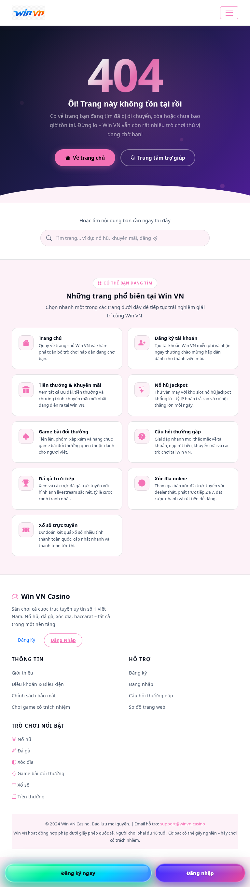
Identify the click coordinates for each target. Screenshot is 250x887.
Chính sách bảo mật (34, 695)
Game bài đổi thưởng (41, 773)
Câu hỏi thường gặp (151, 695)
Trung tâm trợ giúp (161, 157)
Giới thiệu (22, 673)
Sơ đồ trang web (147, 707)
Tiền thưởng (31, 796)
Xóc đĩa (26, 762)
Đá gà (24, 751)
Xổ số (24, 785)
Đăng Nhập (63, 640)
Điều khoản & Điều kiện (38, 684)
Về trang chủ (89, 157)
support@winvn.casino (182, 824)
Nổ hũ (24, 739)
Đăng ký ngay (78, 873)
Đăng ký (138, 673)
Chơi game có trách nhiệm (41, 707)
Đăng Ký (26, 640)
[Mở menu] (229, 12)
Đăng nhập (141, 684)
